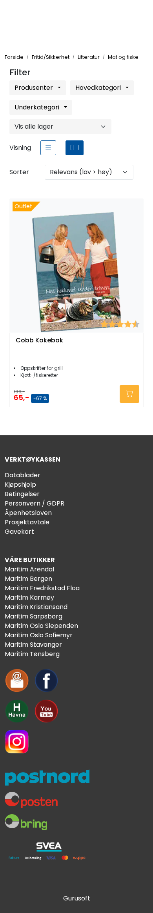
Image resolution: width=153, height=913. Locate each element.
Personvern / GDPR (34, 503)
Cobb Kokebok (39, 340)
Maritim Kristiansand (36, 606)
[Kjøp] (129, 394)
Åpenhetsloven (28, 512)
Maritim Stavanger (33, 644)
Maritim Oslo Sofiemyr (39, 635)
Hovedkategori (98, 87)
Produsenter (35, 87)
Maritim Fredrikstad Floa (42, 588)
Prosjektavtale (27, 522)
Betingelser (22, 493)
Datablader (22, 475)
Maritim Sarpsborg (33, 616)
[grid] (75, 147)
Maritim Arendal (29, 569)
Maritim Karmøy (29, 597)
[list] (48, 147)
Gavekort (19, 531)
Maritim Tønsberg (32, 653)
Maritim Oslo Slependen (41, 625)
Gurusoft (76, 898)
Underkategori (38, 107)
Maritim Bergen (28, 578)
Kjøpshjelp (20, 484)
